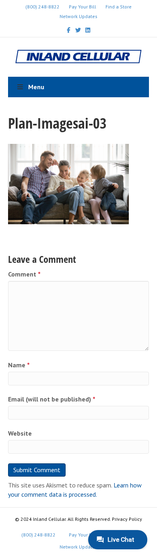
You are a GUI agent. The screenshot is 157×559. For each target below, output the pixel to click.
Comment (24, 274)
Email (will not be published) (51, 399)
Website (20, 433)
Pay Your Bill (82, 7)
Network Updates (78, 16)
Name (19, 365)
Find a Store (118, 7)
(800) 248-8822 (42, 7)
